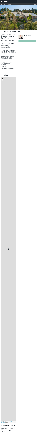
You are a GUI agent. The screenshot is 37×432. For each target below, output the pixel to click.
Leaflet (2, 421)
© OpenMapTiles (10, 421)
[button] (8, 249)
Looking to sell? (27, 41)
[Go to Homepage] (4, 1)
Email (27, 38)
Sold (1, 4)
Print (31, 4)
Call (24, 38)
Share (35, 4)
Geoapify (7, 421)
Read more (4, 66)
